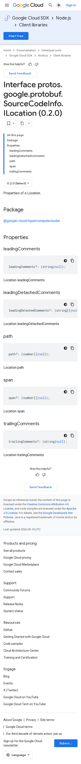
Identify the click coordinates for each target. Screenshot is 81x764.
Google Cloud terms (19, 727)
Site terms (47, 720)
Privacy (31, 720)
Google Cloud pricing (17, 557)
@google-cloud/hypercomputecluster (31, 221)
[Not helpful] (36, 64)
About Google (12, 720)
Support (8, 597)
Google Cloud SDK (30, 18)
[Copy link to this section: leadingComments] (44, 249)
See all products (14, 550)
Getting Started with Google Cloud (26, 637)
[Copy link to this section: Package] (28, 210)
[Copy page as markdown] (22, 123)
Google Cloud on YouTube (20, 697)
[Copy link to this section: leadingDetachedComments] (64, 293)
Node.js (63, 18)
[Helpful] (30, 64)
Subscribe (66, 743)
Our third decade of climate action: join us (34, 733)
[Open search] (50, 5)
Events (8, 683)
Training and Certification (20, 657)
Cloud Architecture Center (21, 650)
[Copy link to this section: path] (17, 336)
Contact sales (12, 571)
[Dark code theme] (65, 260)
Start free (16, 36)
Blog (6, 676)
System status (13, 611)
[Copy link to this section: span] (17, 380)
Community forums (16, 590)
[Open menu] (7, 5)
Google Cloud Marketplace (21, 564)
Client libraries (33, 25)
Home (7, 50)
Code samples (13, 643)
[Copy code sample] (72, 260)
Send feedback (20, 73)
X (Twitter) (10, 690)
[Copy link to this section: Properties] (34, 237)
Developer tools (51, 50)
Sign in (71, 5)
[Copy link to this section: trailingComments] (43, 424)
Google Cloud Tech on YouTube (24, 704)
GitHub (8, 630)
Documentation (26, 50)
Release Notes (13, 604)
